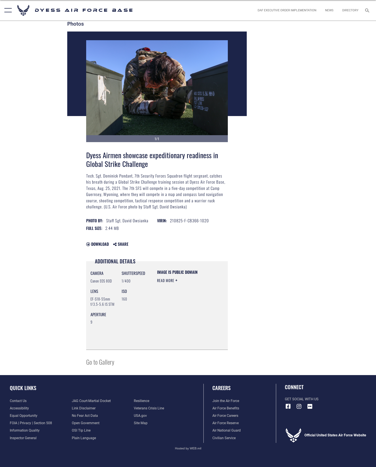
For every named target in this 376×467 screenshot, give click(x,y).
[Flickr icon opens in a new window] (310, 406)
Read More (166, 280)
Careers (221, 388)
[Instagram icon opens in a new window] (299, 406)
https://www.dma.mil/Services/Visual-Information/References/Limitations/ (183, 335)
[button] (7, 10)
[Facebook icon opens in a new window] (288, 406)
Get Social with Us (302, 399)
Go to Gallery (100, 361)
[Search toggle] (368, 10)
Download (99, 244)
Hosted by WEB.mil (188, 448)
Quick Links (23, 388)
